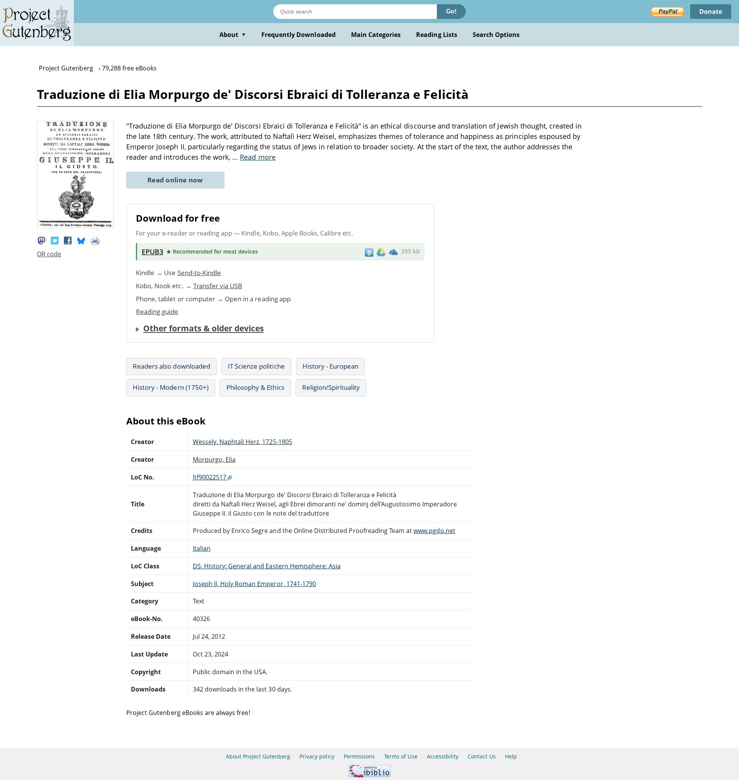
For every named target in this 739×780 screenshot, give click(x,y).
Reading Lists (436, 34)
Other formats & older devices (203, 328)
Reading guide (157, 311)
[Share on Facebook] (68, 240)
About (232, 34)
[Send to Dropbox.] (369, 252)
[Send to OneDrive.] (393, 252)
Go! (451, 11)
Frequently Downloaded (298, 34)
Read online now (175, 179)
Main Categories (376, 34)
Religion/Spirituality (331, 387)
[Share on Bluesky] (81, 240)
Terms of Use (400, 756)
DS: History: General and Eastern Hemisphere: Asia (267, 566)
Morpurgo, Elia (214, 459)
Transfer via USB (217, 285)
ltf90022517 (210, 477)
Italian (202, 548)
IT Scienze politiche (256, 366)
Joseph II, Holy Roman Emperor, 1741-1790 (254, 584)
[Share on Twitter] (55, 240)
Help (511, 756)
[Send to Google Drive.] (381, 251)
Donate (710, 11)
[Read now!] (75, 226)
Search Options (496, 34)
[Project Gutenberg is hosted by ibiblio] (369, 775)
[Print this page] (95, 240)
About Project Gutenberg (258, 756)
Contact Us (481, 756)
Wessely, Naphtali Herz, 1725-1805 (242, 442)
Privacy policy (316, 756)
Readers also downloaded (171, 366)
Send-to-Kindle (199, 272)
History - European (331, 366)
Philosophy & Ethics (255, 387)
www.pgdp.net (434, 530)
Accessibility (443, 756)
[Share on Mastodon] (41, 240)
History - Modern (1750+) (171, 387)
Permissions (359, 756)
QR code (49, 254)
